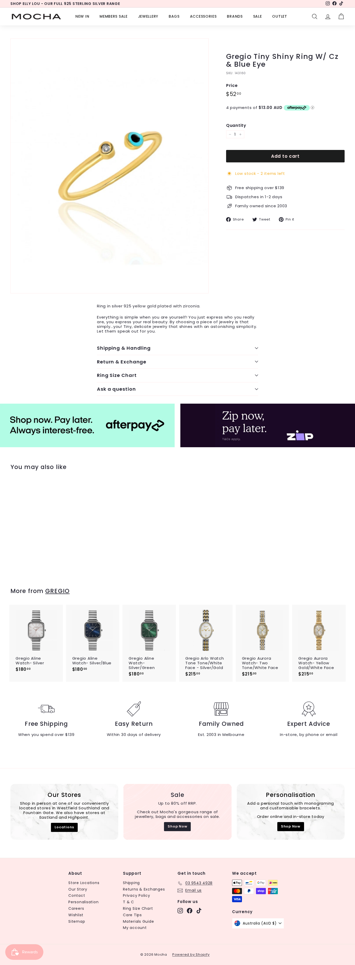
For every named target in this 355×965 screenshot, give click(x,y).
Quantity (236, 125)
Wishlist (75, 915)
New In (82, 16)
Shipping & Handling (124, 348)
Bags (174, 16)
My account (135, 927)
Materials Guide (138, 921)
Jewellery (148, 16)
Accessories (203, 16)
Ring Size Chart (117, 375)
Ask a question (116, 389)
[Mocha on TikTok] (199, 910)
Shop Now (177, 826)
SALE (257, 16)
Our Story (77, 889)
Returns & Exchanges (144, 889)
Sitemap (76, 921)
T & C (128, 902)
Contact (76, 895)
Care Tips (132, 915)
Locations (64, 827)
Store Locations (83, 882)
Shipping (131, 882)
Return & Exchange (121, 362)
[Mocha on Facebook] (189, 910)
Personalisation (83, 902)
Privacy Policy (136, 895)
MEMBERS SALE (113, 16)
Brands (234, 16)
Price (232, 85)
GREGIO (57, 591)
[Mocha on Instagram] (180, 910)
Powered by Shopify (191, 954)
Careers (76, 908)
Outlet (279, 16)
